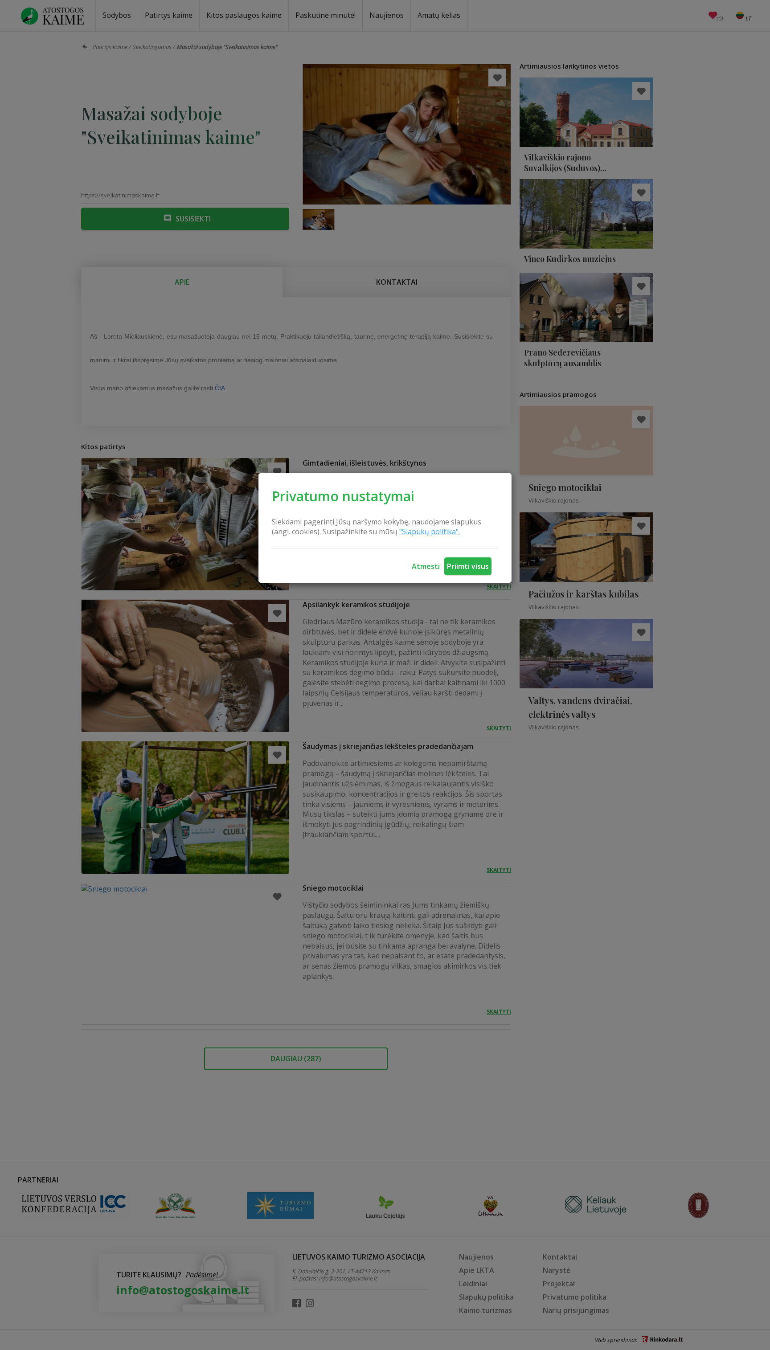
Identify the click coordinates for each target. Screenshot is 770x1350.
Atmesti (426, 566)
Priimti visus (468, 566)
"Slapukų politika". (429, 531)
